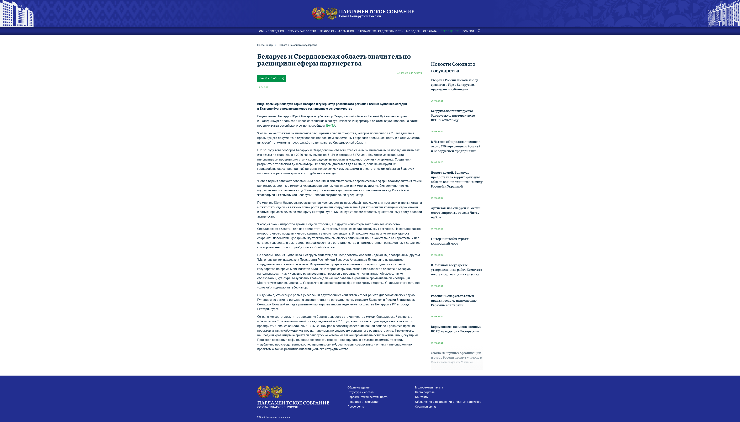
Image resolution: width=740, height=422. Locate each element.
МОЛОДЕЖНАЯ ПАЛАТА (421, 31)
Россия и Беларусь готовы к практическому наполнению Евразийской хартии (454, 300)
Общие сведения (358, 387)
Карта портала (425, 392)
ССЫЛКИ (468, 31)
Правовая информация (363, 402)
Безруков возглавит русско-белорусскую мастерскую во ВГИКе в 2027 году (453, 115)
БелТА (330, 125)
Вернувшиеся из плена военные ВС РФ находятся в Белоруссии (456, 328)
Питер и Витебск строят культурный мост (449, 240)
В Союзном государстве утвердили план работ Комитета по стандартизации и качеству (456, 269)
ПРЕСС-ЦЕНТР (450, 31)
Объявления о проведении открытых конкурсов (448, 402)
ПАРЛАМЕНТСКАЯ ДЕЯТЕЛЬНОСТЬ (380, 31)
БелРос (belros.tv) (271, 78)
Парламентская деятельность (367, 397)
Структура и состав (360, 392)
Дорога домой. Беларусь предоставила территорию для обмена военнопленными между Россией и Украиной (457, 179)
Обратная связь (425, 406)
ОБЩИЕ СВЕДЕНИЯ (271, 31)
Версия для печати (411, 73)
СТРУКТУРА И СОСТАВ (302, 31)
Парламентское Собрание (293, 404)
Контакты (422, 397)
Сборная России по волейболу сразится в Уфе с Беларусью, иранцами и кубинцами (454, 84)
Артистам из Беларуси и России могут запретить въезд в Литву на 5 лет (455, 212)
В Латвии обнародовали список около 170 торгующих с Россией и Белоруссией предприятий (455, 146)
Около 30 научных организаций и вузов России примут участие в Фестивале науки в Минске (456, 357)
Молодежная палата (429, 387)
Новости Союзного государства (298, 45)
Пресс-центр (265, 45)
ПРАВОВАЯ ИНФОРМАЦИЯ (337, 31)
